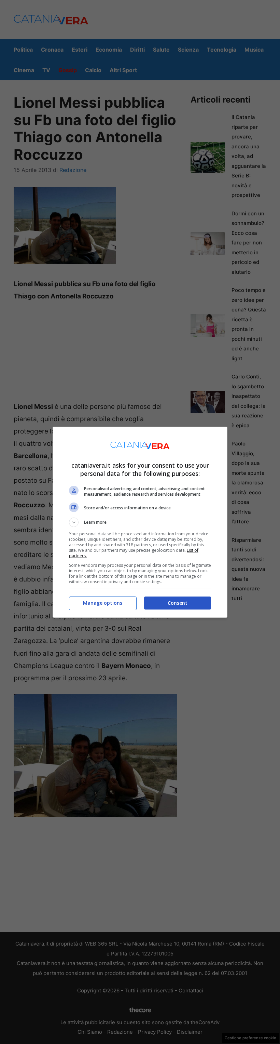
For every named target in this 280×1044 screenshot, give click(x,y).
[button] (140, 522)
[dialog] (140, 522)
